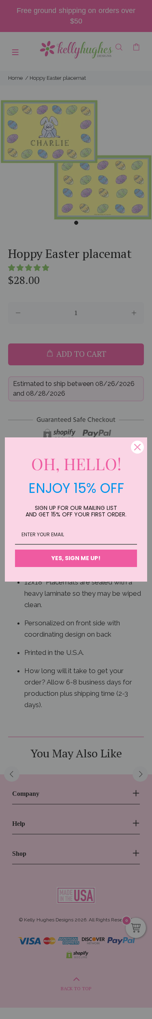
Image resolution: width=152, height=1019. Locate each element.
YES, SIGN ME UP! (76, 558)
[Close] (137, 447)
